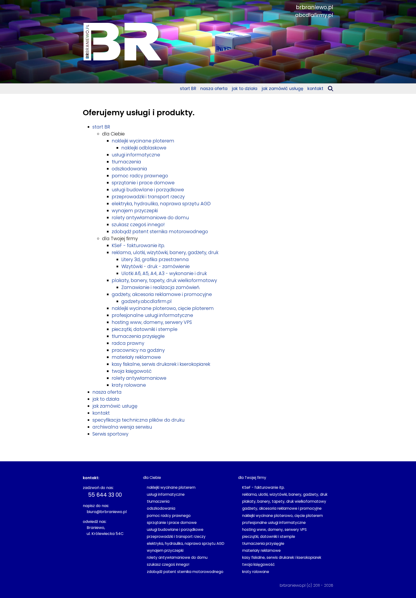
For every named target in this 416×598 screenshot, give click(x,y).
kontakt (315, 88)
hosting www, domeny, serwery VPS (152, 322)
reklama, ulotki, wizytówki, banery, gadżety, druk (165, 252)
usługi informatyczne (136, 155)
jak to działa (244, 88)
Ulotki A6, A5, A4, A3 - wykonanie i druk (164, 273)
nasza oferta (214, 88)
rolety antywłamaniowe (139, 378)
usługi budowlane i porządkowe (148, 189)
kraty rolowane (129, 385)
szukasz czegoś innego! (138, 224)
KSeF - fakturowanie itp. (138, 245)
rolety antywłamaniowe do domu (150, 217)
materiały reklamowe (136, 357)
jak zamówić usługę (282, 88)
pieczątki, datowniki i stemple (144, 329)
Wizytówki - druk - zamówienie (155, 266)
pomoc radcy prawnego (140, 176)
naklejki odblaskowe (143, 148)
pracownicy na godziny (138, 350)
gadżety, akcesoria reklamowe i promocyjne (162, 294)
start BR (188, 88)
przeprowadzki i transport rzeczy (148, 196)
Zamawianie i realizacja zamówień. (160, 287)
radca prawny (128, 343)
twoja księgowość (132, 371)
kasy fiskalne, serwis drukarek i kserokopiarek (161, 364)
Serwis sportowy (110, 434)
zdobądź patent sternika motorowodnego (160, 231)
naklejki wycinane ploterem (143, 141)
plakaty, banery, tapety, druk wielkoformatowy (164, 280)
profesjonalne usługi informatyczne (152, 315)
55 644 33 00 (105, 495)
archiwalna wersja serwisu (122, 427)
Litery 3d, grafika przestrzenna (155, 259)
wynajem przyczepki (135, 210)
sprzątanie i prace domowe (143, 183)
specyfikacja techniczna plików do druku (138, 420)
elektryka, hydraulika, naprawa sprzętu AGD (161, 203)
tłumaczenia (126, 162)
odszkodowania (129, 169)
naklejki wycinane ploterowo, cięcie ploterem (163, 308)
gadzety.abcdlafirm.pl (146, 301)
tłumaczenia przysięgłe (138, 336)
